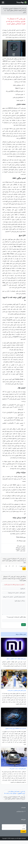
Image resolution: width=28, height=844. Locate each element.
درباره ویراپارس (20, 811)
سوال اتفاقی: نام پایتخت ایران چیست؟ (16, 617)
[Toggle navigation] (3, 2)
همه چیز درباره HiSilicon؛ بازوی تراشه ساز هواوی (15, 728)
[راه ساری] (21, 2)
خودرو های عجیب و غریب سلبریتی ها (18, 768)
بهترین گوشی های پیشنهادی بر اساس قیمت (16, 690)
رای (24, 569)
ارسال (23, 625)
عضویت (23, 831)
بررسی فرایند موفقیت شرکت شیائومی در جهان (16, 659)
